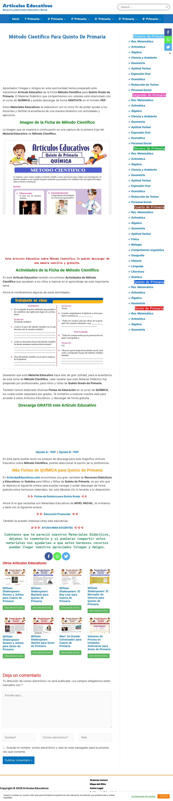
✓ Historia (135, 260)
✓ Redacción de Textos (143, 84)
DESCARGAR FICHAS (13, 607)
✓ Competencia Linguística (146, 250)
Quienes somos (99, 780)
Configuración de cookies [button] (143, 796)
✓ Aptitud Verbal (139, 68)
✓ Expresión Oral (139, 73)
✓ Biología (135, 244)
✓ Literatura (136, 271)
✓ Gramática (136, 79)
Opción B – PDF (69, 452)
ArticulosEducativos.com (23, 477)
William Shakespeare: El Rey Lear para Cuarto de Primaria (69, 595)
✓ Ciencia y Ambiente (142, 57)
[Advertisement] (57, 66)
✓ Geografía (136, 255)
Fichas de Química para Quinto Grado (57, 496)
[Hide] (170, 53)
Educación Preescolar (57, 514)
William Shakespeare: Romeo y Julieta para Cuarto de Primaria (13, 595)
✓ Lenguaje (135, 266)
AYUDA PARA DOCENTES (57, 527)
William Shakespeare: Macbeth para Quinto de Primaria (39, 595)
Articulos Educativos (27, 6)
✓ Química (135, 277)
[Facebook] (49, 556)
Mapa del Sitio (98, 784)
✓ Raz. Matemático (140, 41)
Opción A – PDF (46, 452)
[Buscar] (167, 7)
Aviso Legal (96, 788)
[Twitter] (66, 556)
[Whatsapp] (57, 556)
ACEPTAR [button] (163, 796)
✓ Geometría (136, 63)
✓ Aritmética (136, 46)
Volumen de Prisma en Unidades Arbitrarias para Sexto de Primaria (99, 643)
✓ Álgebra (135, 52)
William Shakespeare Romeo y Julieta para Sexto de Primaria (13, 643)
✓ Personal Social (139, 90)
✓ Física (133, 239)
